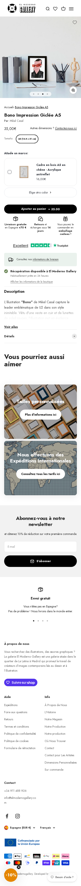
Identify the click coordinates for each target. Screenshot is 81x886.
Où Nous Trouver (55, 741)
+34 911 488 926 (15, 791)
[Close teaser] (19, 867)
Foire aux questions (15, 712)
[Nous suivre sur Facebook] (7, 816)
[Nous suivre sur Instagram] (17, 816)
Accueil (8, 107)
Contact (49, 748)
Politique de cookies (16, 741)
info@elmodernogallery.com (20, 800)
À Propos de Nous (56, 705)
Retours (8, 719)
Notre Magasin (53, 719)
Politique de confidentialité (20, 734)
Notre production (55, 734)
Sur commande (54, 770)
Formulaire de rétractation (20, 748)
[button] (10, 875)
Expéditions (10, 705)
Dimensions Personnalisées (61, 762)
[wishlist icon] (55, 9)
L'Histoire (50, 712)
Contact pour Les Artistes (59, 755)
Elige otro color (38, 192)
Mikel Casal (16, 121)
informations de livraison (46, 259)
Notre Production (55, 726)
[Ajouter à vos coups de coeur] (75, 22)
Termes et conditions (16, 726)
